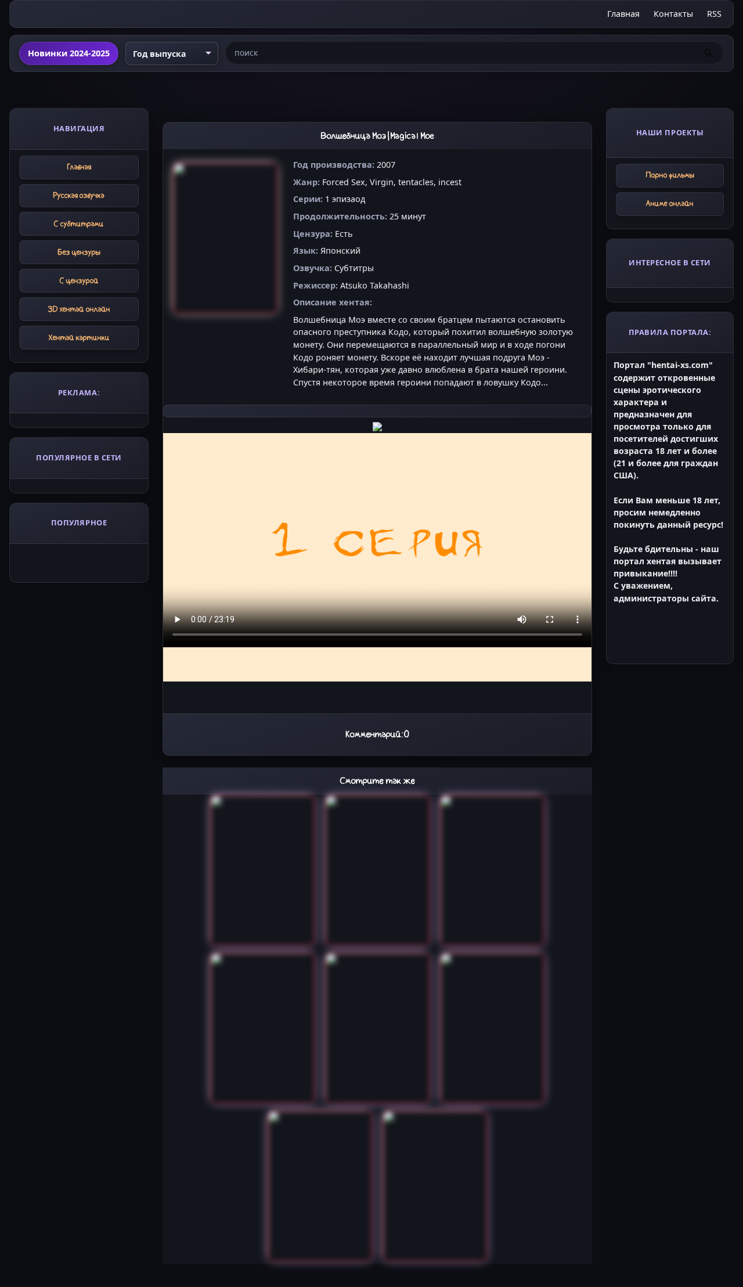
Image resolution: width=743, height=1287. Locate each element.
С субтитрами (79, 223)
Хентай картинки (79, 337)
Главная (623, 13)
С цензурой (79, 280)
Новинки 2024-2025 (69, 53)
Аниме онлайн (670, 203)
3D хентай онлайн (79, 309)
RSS (714, 13)
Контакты (673, 13)
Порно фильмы (670, 175)
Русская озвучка (78, 195)
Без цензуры (79, 252)
